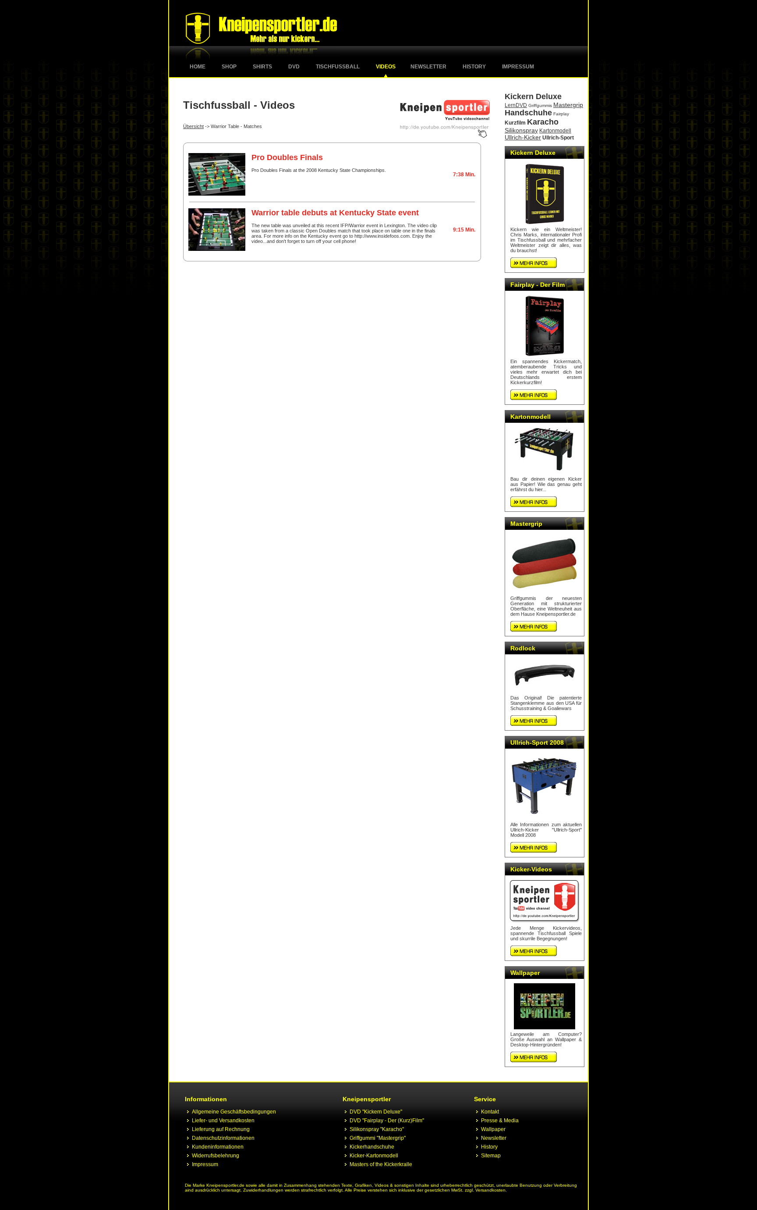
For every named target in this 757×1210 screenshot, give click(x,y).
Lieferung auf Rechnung (221, 1129)
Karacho (543, 122)
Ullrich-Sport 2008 (537, 742)
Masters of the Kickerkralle (381, 1164)
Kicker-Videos (531, 869)
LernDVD (516, 105)
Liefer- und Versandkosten (223, 1120)
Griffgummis (540, 105)
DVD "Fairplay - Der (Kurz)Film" (387, 1120)
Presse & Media (500, 1120)
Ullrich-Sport (558, 138)
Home (197, 67)
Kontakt (490, 1112)
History (474, 67)
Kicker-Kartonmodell (374, 1156)
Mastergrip (568, 104)
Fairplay (561, 113)
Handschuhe (528, 112)
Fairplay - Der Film (537, 284)
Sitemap (491, 1156)
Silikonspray (521, 130)
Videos (386, 67)
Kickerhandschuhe (372, 1147)
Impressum (518, 67)
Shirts (262, 67)
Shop (229, 67)
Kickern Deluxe (533, 96)
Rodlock (522, 648)
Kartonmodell (555, 131)
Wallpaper (525, 972)
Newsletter (428, 67)
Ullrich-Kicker (523, 137)
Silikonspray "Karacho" (377, 1129)
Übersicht (193, 126)
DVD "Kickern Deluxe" (376, 1112)
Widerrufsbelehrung (215, 1156)
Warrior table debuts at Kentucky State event (335, 212)
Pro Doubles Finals (287, 157)
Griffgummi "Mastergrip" (378, 1138)
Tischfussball (338, 67)
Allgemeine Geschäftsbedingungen (234, 1112)
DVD (294, 67)
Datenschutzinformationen (223, 1138)
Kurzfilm (515, 123)
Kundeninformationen (218, 1147)
